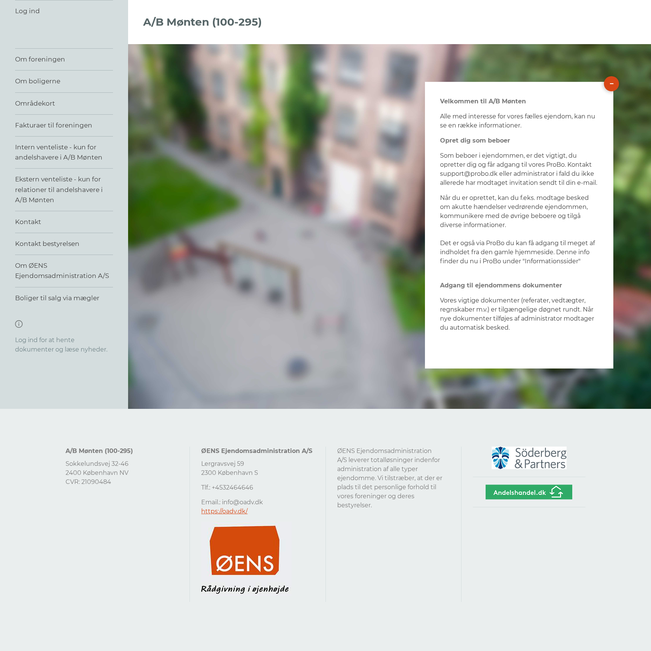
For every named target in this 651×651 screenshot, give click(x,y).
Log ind (27, 11)
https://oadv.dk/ (224, 511)
